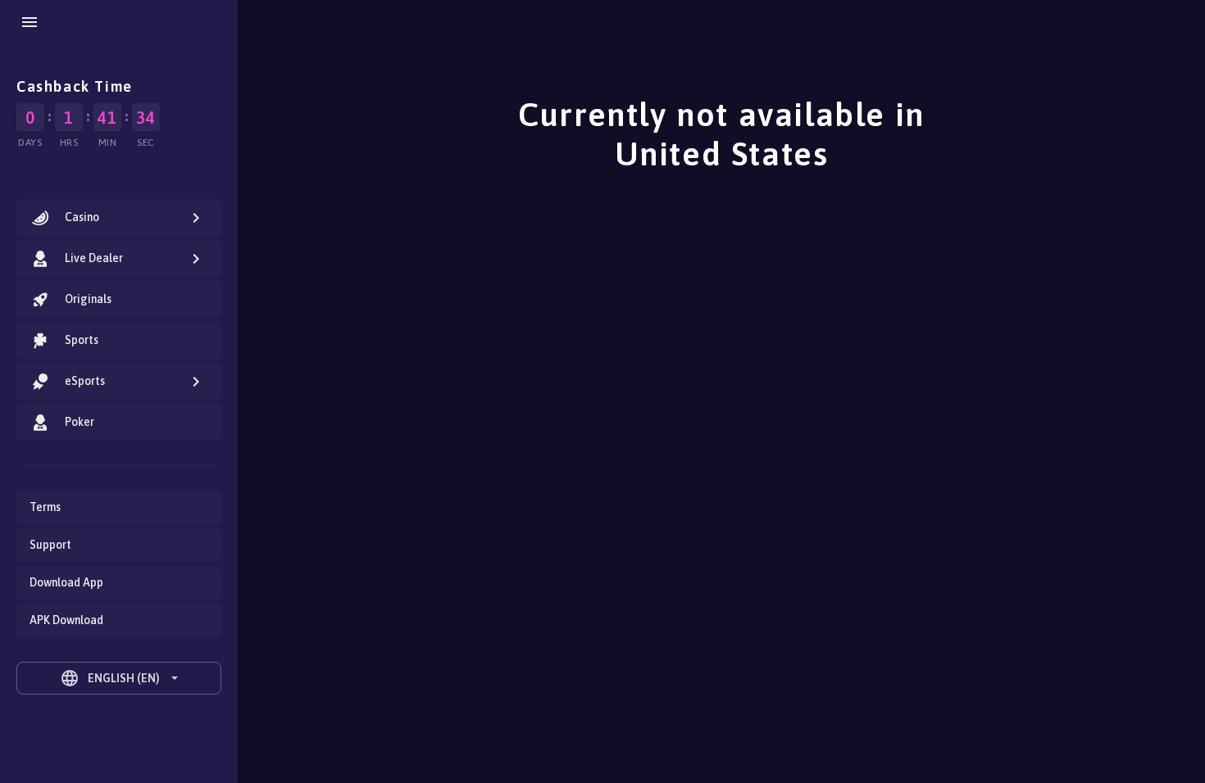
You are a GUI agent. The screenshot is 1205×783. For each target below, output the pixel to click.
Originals (88, 299)
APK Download (66, 620)
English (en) (110, 678)
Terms (45, 507)
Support (50, 544)
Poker (79, 421)
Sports (81, 339)
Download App (66, 582)
